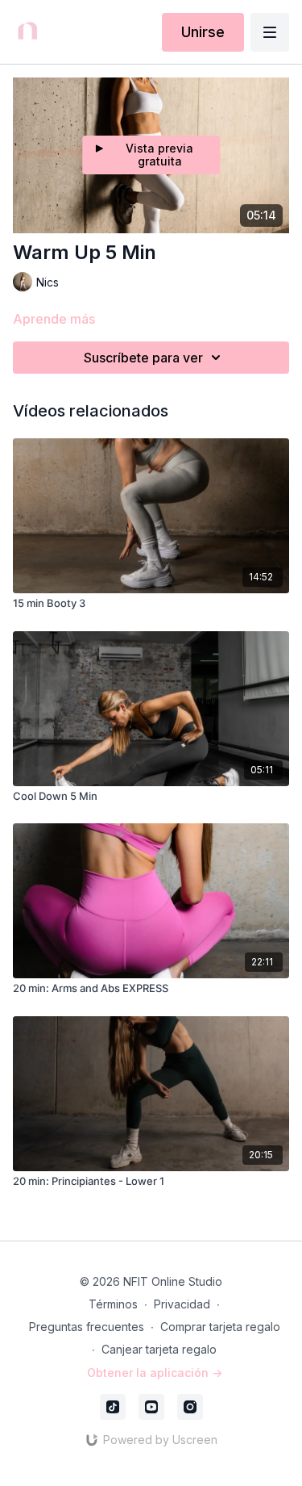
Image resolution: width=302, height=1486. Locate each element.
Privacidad (182, 1304)
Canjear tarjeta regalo (159, 1349)
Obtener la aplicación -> (154, 1372)
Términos (113, 1304)
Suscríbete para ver (143, 358)
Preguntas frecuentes (86, 1326)
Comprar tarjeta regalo (220, 1326)
